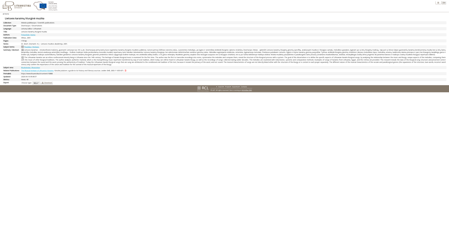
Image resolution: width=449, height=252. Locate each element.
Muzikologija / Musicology (30, 67)
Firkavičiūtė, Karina (28, 35)
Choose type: (27, 83)
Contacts (244, 87)
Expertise (235, 87)
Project (227, 87)
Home (6, 14)
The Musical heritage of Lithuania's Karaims (37, 71)
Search (220, 87)
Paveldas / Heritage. (31, 47)
